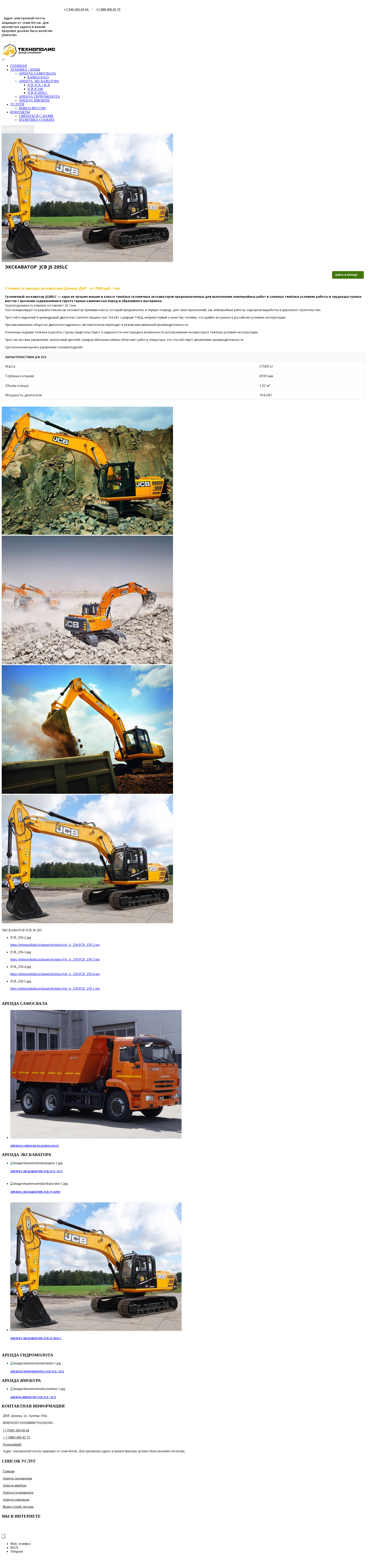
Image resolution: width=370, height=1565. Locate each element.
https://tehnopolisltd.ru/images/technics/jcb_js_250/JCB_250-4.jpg (55, 974)
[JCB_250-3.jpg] (87, 663)
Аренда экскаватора (17, 1478)
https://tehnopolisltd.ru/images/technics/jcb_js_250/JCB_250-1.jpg (55, 988)
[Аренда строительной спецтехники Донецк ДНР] (28, 50)
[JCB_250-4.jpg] (87, 792)
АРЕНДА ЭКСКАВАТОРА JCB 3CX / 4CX (36, 1171)
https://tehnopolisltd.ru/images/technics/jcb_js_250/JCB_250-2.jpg (55, 945)
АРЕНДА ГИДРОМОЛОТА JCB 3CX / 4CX (37, 1371)
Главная (8, 1471)
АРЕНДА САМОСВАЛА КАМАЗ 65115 (34, 1145)
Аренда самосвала (16, 1499)
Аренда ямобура (14, 1485)
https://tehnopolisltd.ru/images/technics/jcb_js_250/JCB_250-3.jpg (55, 959)
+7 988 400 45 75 (108, 9)
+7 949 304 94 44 (77, 9)
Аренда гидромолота (18, 1492)
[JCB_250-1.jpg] (87, 922)
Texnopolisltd (12, 1444)
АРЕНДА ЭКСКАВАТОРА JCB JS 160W (35, 1192)
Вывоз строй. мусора (18, 1506)
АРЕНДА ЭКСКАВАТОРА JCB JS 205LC (35, 1338)
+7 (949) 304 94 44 (16, 1430)
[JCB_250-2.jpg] (87, 533)
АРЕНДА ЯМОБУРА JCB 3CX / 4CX (33, 1397)
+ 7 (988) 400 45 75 (16, 1437)
